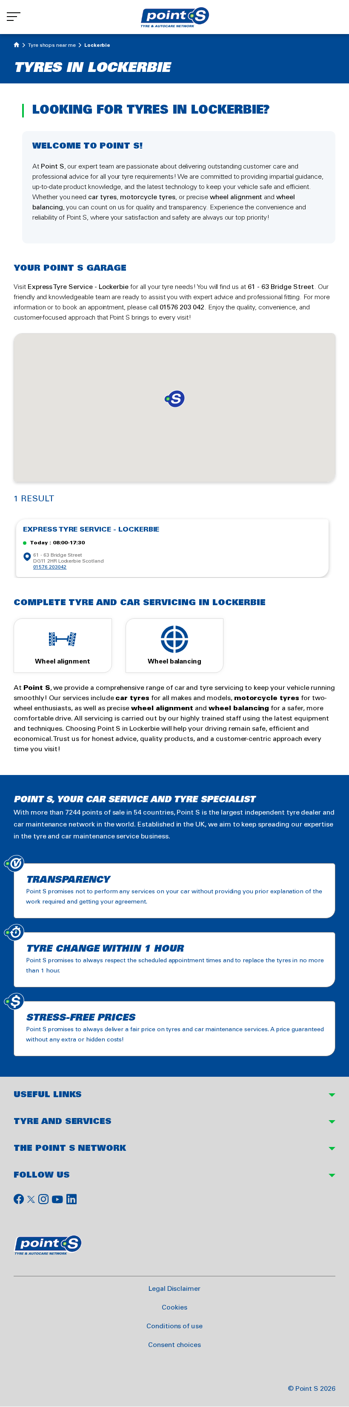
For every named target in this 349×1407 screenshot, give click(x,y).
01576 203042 (49, 567)
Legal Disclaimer (174, 1289)
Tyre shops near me (52, 45)
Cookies (174, 1307)
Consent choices (174, 1345)
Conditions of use (174, 1326)
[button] (174, 398)
